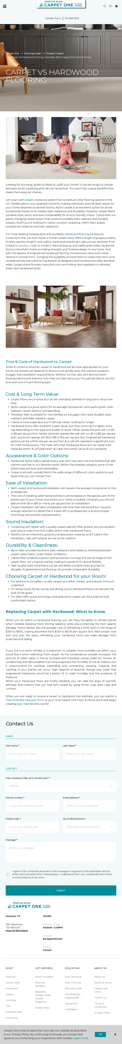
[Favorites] (110, 6)
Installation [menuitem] (71, 1009)
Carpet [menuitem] (10, 994)
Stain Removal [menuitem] (73, 976)
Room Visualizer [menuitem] (44, 976)
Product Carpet (55, 53)
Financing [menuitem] (11, 1017)
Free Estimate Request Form (25, 700)
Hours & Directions (17, 930)
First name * (12, 746)
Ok (100, 1034)
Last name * (69, 746)
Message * (11, 840)
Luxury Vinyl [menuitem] (13, 982)
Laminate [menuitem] (11, 1000)
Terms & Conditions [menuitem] (100, 1005)
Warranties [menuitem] (71, 1003)
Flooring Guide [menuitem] (73, 988)
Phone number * (15, 798)
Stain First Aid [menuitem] (73, 982)
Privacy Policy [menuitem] (102, 1012)
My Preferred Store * (74, 819)
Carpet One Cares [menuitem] (101, 990)
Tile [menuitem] (8, 1006)
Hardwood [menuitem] (12, 988)
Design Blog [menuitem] (42, 1007)
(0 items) (116, 6)
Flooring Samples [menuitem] (40, 984)
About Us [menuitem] (99, 976)
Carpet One (12, 53)
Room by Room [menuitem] (103, 982)
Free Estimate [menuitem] (14, 1012)
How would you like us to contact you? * (28, 778)
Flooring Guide (32, 53)
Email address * (71, 798)
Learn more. (80, 1038)
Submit (61, 890)
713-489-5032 (72, 18)
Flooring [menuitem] (10, 976)
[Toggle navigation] (5, 6)
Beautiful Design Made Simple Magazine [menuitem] (43, 996)
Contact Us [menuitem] (100, 997)
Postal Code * (13, 819)
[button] (105, 6)
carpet (29, 199)
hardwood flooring (77, 234)
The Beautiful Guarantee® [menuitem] (72, 996)
